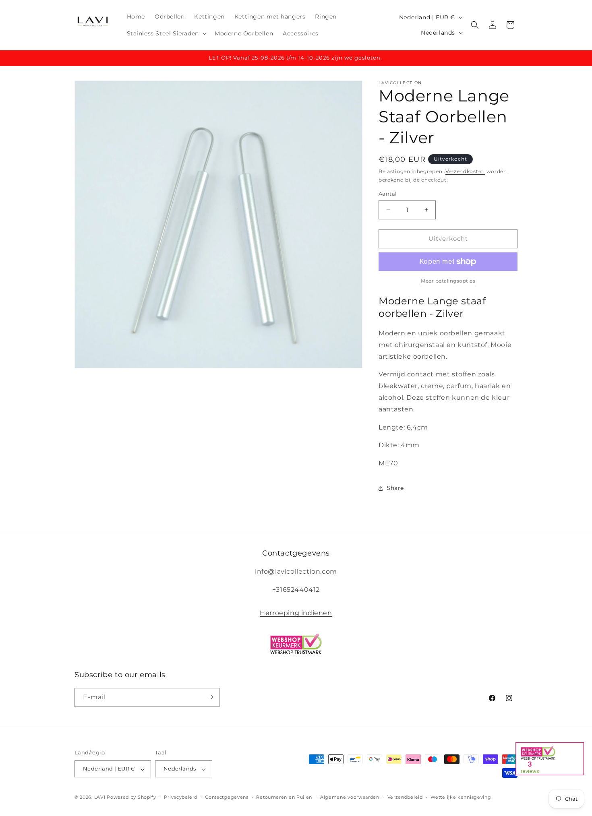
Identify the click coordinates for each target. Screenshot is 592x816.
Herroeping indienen (296, 613)
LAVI (100, 797)
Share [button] (395, 488)
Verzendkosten (465, 171)
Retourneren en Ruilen (284, 797)
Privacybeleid (180, 797)
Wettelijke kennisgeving (461, 797)
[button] (166, 33)
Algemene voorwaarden (349, 797)
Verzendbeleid (405, 797)
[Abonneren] (210, 697)
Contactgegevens (226, 797)
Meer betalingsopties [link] (448, 281)
